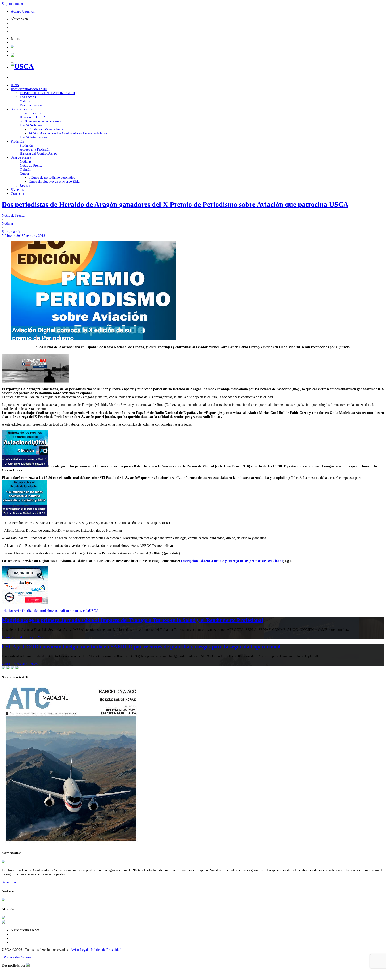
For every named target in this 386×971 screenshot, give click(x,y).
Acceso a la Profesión (35, 149)
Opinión (25, 169)
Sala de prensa (21, 157)
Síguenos (17, 189)
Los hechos (28, 97)
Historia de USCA (33, 117)
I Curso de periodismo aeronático (52, 177)
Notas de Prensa (31, 165)
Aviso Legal (79, 950)
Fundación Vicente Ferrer (47, 129)
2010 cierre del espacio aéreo (40, 121)
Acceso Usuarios (23, 11)
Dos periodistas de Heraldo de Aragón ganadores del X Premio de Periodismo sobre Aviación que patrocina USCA (175, 204)
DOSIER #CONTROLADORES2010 (47, 93)
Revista (25, 185)
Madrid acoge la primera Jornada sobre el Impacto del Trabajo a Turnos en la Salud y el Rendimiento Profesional (132, 620)
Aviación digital (25, 610)
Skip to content (12, 4)
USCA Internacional (34, 137)
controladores (45, 610)
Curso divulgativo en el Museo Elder (54, 181)
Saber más (9, 882)
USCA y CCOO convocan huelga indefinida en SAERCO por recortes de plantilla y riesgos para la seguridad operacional (141, 647)
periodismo (63, 610)
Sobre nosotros (21, 109)
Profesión (17, 141)
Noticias (25, 161)
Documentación (31, 105)
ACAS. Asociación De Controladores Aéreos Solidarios (68, 133)
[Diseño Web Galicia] (28, 965)
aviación (8, 610)
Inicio (15, 85)
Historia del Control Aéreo (38, 153)
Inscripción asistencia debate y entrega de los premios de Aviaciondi (232, 561)
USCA (94, 610)
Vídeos (25, 101)
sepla (85, 610)
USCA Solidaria (31, 125)
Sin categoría (11, 231)
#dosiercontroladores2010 (29, 89)
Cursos (24, 173)
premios (76, 610)
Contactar (17, 193)
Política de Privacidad (106, 950)
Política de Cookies (17, 957)
